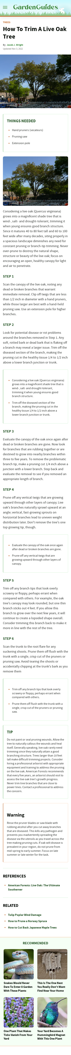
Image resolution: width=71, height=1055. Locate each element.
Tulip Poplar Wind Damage (24, 915)
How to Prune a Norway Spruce (27, 921)
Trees (6, 22)
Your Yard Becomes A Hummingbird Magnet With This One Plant (51, 1035)
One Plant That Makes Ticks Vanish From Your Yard (18, 1035)
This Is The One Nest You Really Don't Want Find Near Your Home (51, 987)
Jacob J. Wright (15, 45)
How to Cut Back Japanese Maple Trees (32, 927)
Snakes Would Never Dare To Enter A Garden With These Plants (18, 987)
